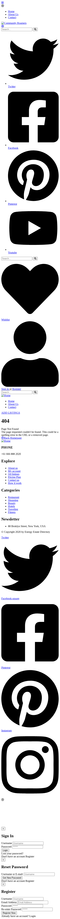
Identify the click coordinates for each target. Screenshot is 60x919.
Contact (12, 17)
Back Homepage (13, 438)
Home (11, 11)
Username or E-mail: (12, 874)
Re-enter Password (11, 909)
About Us (13, 14)
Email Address (9, 902)
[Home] (5, 395)
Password (6, 846)
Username (6, 843)
